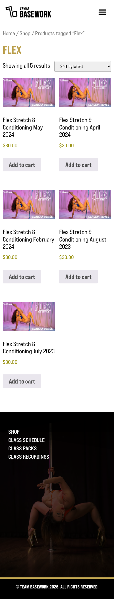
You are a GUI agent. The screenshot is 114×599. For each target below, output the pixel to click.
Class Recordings (28, 457)
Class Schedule (26, 440)
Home (9, 33)
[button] (102, 12)
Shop (25, 33)
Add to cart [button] (22, 164)
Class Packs (22, 448)
